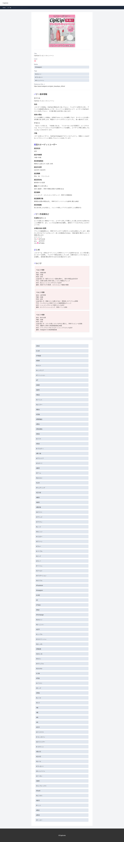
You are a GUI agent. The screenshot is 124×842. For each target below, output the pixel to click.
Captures (5, 3)
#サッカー (39, 820)
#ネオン (38, 659)
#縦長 (38, 502)
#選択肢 (38, 507)
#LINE (38, 595)
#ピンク (38, 556)
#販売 (38, 800)
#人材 (38, 351)
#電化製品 (39, 429)
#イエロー (39, 536)
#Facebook (39, 585)
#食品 (38, 395)
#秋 (37, 717)
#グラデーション (41, 576)
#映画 (38, 434)
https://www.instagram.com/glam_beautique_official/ (49, 86)
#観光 (38, 409)
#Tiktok (38, 605)
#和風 (38, 693)
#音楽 (38, 444)
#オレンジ (39, 532)
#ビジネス (39, 795)
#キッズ (38, 688)
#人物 (38, 673)
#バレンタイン (40, 737)
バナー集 (9, 7)
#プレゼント (39, 77)
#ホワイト (39, 512)
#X (37, 600)
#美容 (38, 346)
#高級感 (38, 649)
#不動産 (38, 356)
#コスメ (38, 365)
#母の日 (38, 752)
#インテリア (40, 370)
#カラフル (39, 580)
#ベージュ (39, 566)
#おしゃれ (39, 644)
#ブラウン (39, 522)
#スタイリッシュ (41, 639)
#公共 (38, 483)
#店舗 (38, 414)
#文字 (38, 629)
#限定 (38, 810)
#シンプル (39, 634)
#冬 (37, 722)
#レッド (38, 527)
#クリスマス (40, 732)
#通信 (38, 424)
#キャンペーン (39, 80)
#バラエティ (40, 448)
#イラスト (39, 683)
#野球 (38, 815)
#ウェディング (40, 488)
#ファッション (40, 375)
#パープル (39, 551)
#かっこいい (40, 624)
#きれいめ (39, 654)
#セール (38, 761)
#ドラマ (38, 439)
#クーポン (39, 776)
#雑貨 (38, 385)
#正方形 (38, 492)
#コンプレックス (41, 786)
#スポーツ (39, 463)
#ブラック (39, 517)
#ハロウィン (40, 747)
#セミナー (39, 404)
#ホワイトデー (40, 742)
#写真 (38, 678)
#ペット (38, 805)
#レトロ (38, 698)
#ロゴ (38, 703)
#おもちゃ (39, 478)
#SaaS (38, 791)
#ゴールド (39, 571)
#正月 (38, 727)
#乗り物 (38, 453)
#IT (37, 380)
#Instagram (38, 67)
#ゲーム (38, 473)
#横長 (38, 497)
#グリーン (39, 541)
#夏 (37, 712)
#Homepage (40, 615)
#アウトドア (40, 458)
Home (4, 7)
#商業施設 (39, 419)
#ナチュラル (40, 664)
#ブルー (38, 546)
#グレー (38, 561)
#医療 (38, 361)
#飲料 (38, 390)
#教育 (38, 468)
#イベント (39, 400)
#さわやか (39, 668)
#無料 (38, 781)
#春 (37, 708)
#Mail (37, 610)
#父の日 (38, 756)
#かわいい (38, 74)
